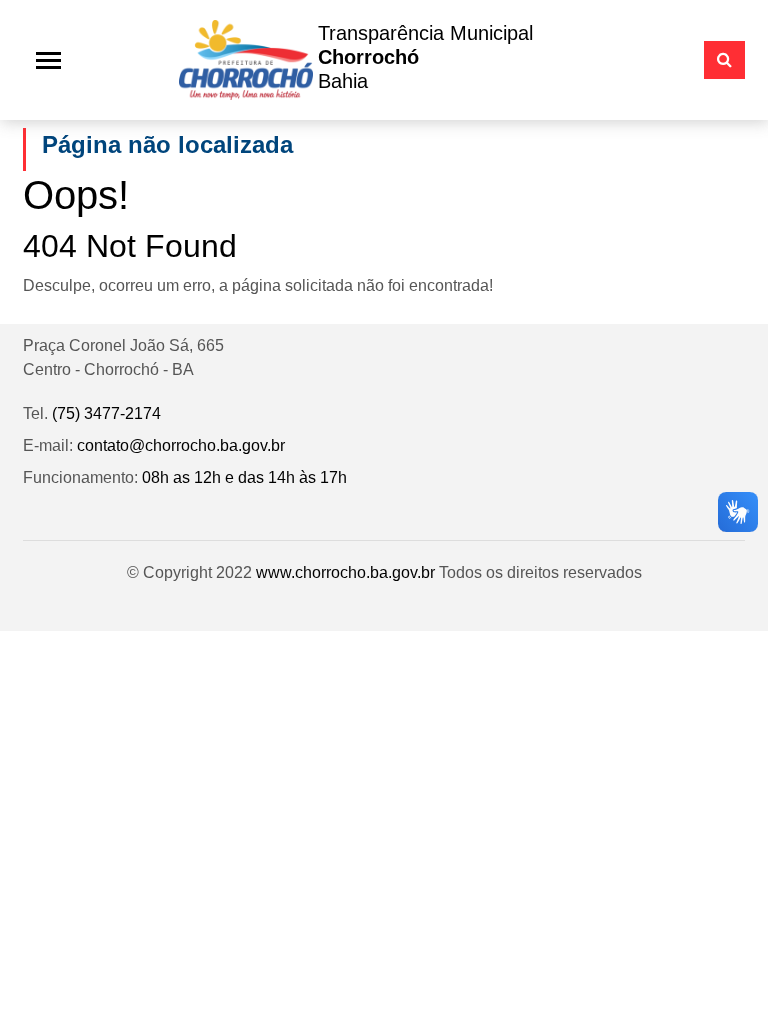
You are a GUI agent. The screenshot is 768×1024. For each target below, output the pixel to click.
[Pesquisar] (724, 60)
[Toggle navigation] (48, 60)
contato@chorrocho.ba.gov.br (181, 445)
